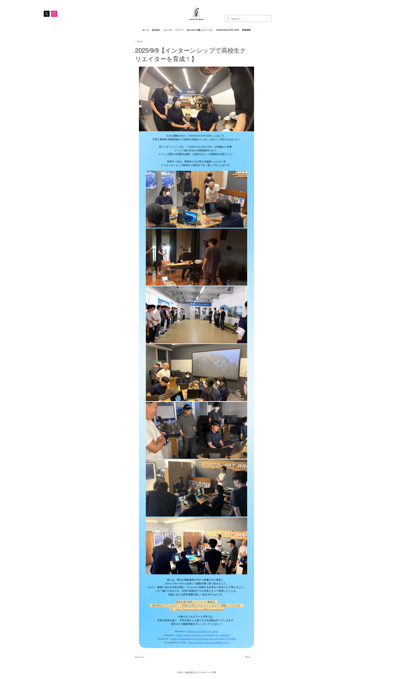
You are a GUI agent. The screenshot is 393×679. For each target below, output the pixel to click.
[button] (179, 30)
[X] (47, 14)
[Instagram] (54, 14)
